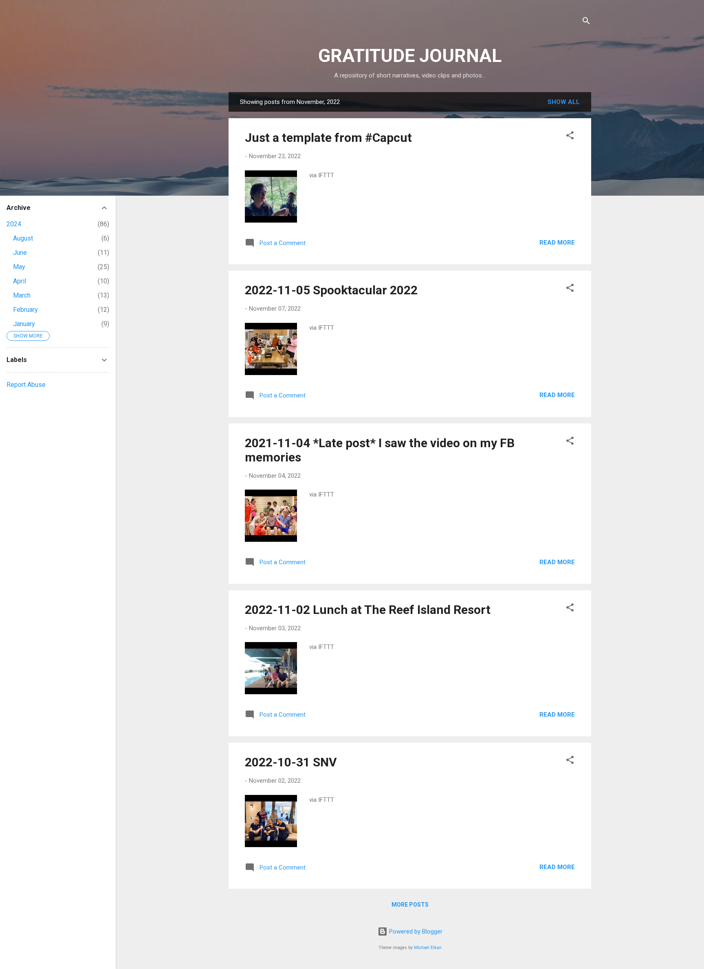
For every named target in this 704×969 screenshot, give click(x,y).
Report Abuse (26, 384)
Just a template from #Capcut (328, 137)
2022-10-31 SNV (291, 762)
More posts (410, 904)
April (19, 281)
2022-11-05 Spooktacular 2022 (331, 290)
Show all (564, 102)
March (22, 295)
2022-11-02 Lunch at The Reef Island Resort (368, 610)
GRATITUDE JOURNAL (410, 55)
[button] (570, 136)
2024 (14, 224)
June (20, 252)
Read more (557, 242)
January (24, 324)
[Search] (586, 22)
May (19, 267)
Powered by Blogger (414, 931)
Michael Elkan (428, 947)
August (23, 238)
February (25, 309)
